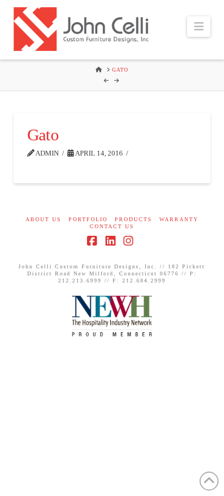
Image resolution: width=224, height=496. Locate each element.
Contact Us (112, 226)
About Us (43, 219)
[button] (198, 26)
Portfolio (88, 219)
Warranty (178, 219)
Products (133, 219)
